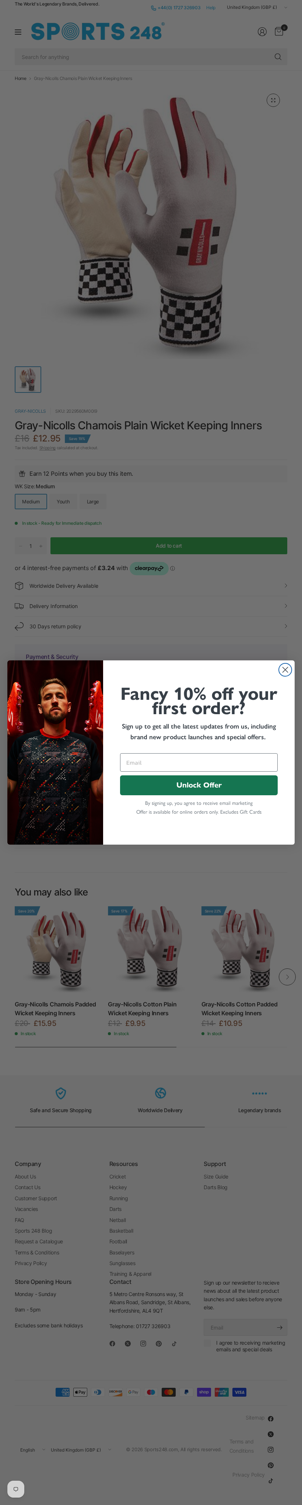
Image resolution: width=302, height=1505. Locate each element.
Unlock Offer (199, 785)
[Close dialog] (285, 669)
